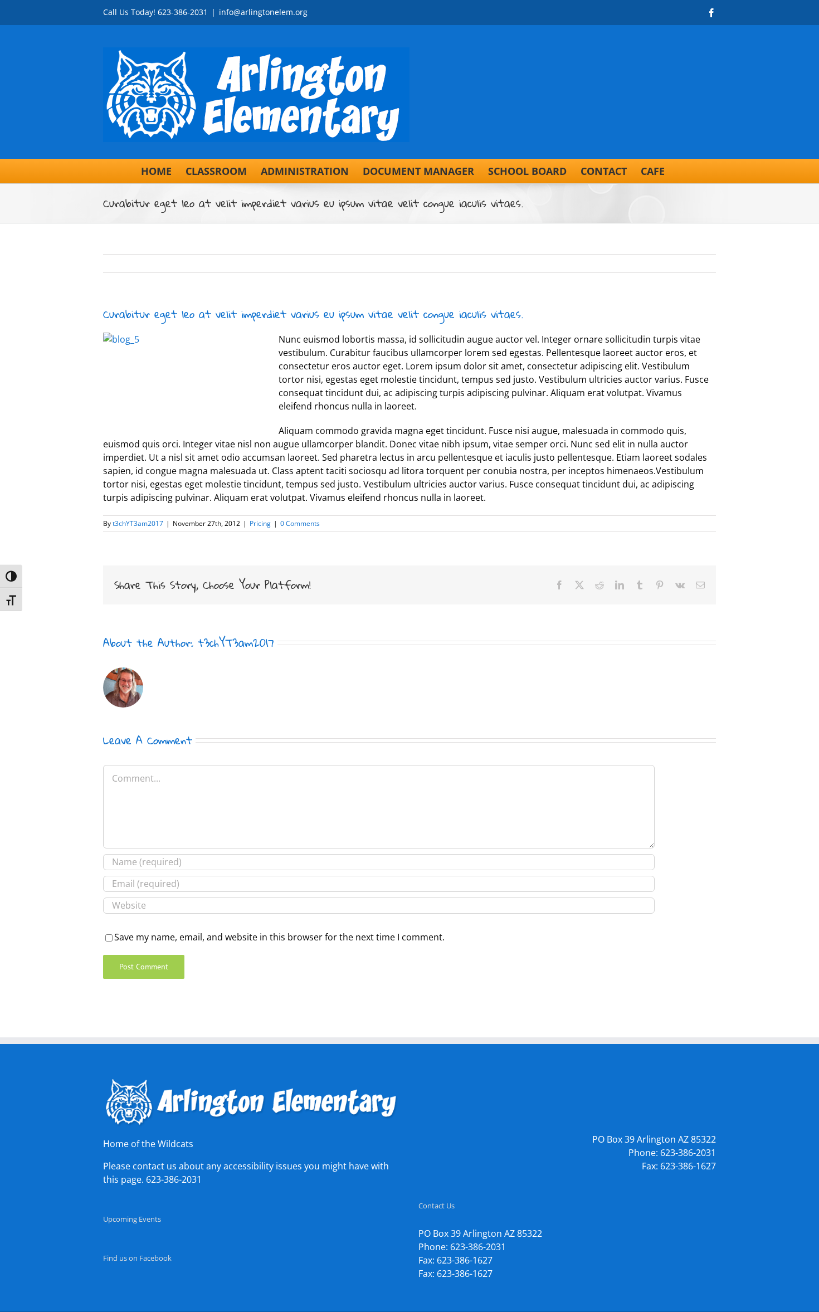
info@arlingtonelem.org (263, 12)
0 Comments (300, 523)
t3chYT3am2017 (138, 523)
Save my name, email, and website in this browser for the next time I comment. (279, 937)
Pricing (260, 523)
